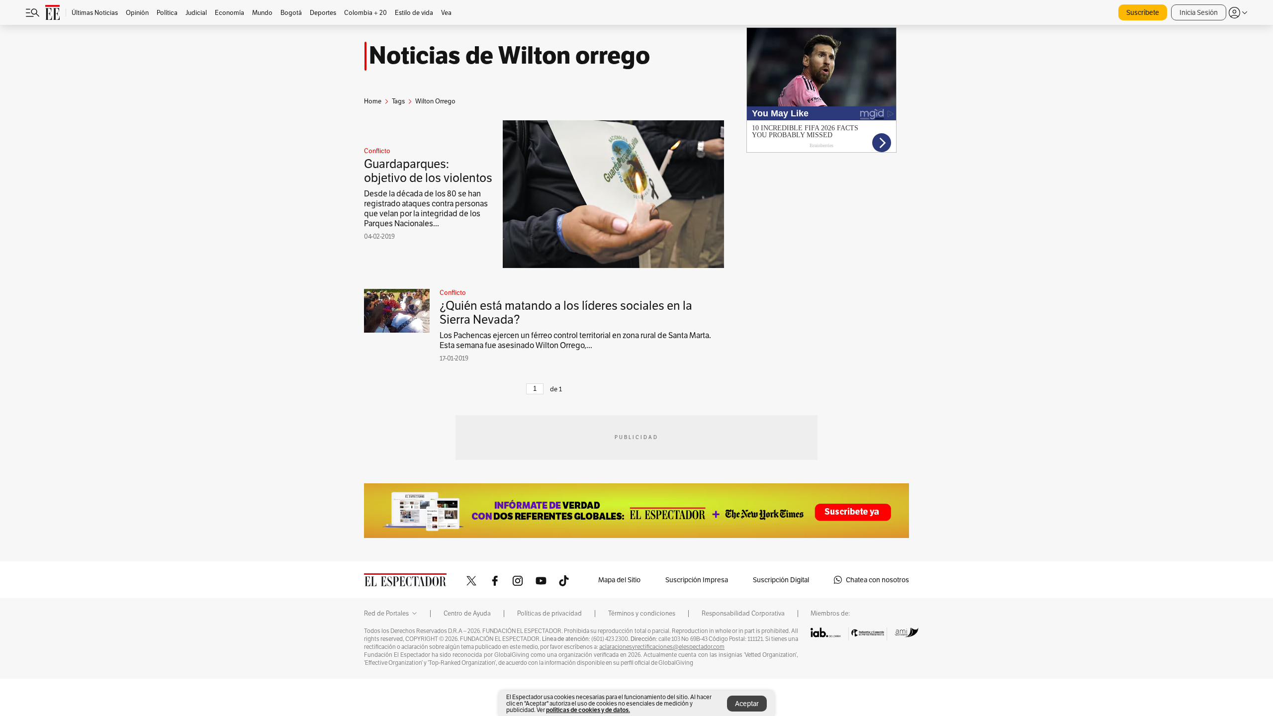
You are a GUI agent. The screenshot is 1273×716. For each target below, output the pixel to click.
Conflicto (377, 151)
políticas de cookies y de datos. (588, 710)
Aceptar (747, 703)
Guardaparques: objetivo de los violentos (428, 170)
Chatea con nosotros (877, 579)
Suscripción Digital (781, 579)
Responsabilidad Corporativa (743, 613)
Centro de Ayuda (467, 613)
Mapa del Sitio (619, 579)
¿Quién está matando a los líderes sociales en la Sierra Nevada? (566, 312)
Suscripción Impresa (696, 579)
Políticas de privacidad (549, 613)
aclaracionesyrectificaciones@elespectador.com (662, 646)
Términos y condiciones (641, 613)
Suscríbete (1142, 12)
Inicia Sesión (1199, 12)
